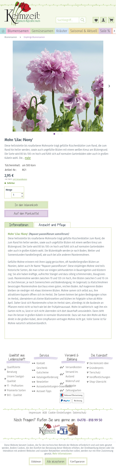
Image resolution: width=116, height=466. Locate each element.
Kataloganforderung (46, 377)
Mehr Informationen (62, 453)
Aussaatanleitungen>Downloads (46, 386)
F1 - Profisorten (15, 385)
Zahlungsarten (73, 390)
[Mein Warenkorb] (111, 20)
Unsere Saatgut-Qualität (16, 379)
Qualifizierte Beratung (13, 370)
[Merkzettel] (96, 20)
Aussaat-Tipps (44, 391)
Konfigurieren (77, 461)
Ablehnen (36, 461)
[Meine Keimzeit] (103, 20)
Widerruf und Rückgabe (72, 383)
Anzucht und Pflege (52, 225)
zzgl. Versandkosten (20, 179)
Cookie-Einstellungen (59, 412)
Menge (9, 189)
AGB (44, 412)
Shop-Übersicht (97, 381)
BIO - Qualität (14, 395)
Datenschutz (79, 412)
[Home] (3, 31)
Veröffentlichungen (99, 377)
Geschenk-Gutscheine (43, 370)
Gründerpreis (96, 368)
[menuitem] (71, 20)
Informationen (18, 225)
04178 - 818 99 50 (89, 420)
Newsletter (42, 381)
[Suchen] (82, 20)
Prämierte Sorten (16, 390)
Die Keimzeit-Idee (99, 363)
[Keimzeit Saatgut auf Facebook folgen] (58, 435)
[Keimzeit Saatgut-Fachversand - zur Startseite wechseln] (22, 13)
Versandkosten (74, 367)
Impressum (35, 412)
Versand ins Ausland (72, 374)
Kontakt (41, 363)
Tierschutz (94, 372)
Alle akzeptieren (55, 461)
